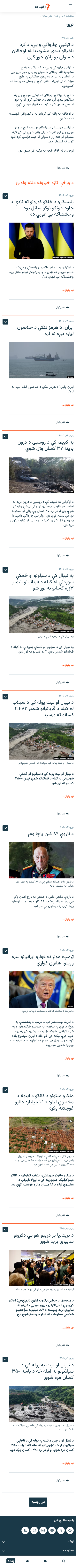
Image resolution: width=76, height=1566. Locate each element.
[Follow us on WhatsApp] (34, 1530)
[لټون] (64, 1561)
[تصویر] (45, 1561)
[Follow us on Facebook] (70, 1530)
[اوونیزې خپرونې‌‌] (28, 1561)
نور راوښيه (38, 1502)
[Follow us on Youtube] (52, 1530)
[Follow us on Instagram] (43, 1530)
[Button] (62, 168)
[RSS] (25, 1530)
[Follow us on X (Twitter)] (61, 1530)
